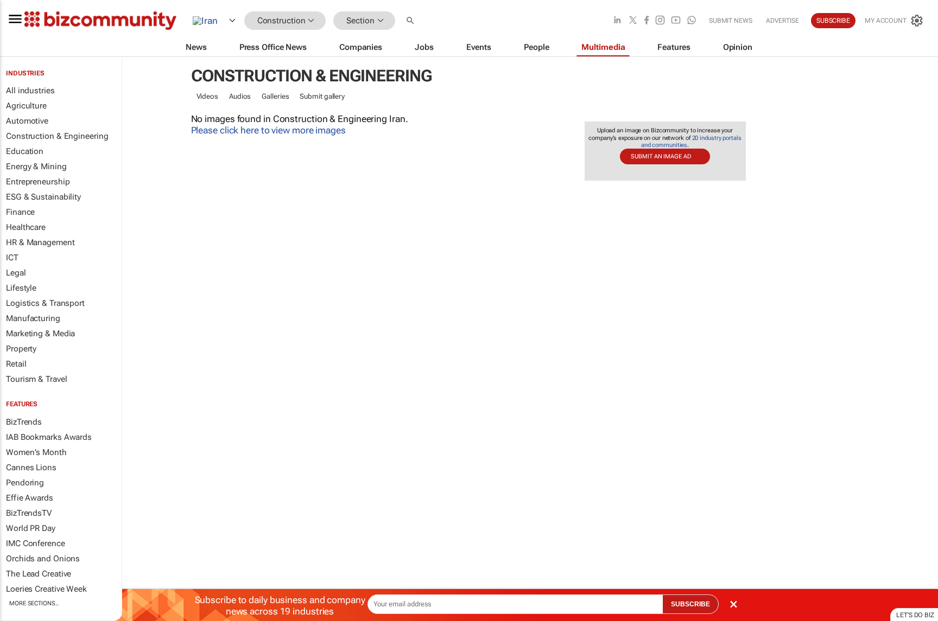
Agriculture (26, 106)
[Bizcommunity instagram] (660, 21)
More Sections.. (34, 603)
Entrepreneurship (37, 182)
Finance (20, 212)
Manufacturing (33, 318)
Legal (16, 273)
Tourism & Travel (36, 379)
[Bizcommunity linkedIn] (617, 21)
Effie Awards (29, 498)
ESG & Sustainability (43, 197)
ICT (12, 258)
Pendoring (25, 483)
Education (24, 151)
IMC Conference (35, 543)
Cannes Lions (31, 467)
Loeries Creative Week (46, 589)
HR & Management (40, 242)
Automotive (27, 121)
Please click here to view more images (268, 130)
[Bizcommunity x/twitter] (632, 21)
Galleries (275, 96)
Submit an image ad (660, 156)
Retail (16, 364)
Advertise (782, 20)
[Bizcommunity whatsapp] (691, 21)
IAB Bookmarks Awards (49, 437)
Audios (240, 96)
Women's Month (36, 452)
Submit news (730, 20)
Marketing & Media (40, 333)
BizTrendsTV (29, 513)
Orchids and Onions (43, 559)
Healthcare (26, 227)
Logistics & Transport (45, 303)
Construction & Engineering (57, 136)
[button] (411, 20)
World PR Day (30, 528)
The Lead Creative (38, 574)
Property (21, 349)
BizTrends (24, 422)
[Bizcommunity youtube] (675, 21)
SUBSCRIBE (690, 604)
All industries (30, 90)
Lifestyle (21, 288)
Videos (207, 96)
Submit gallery (322, 96)
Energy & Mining (36, 166)
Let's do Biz (915, 615)
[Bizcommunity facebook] (646, 21)
